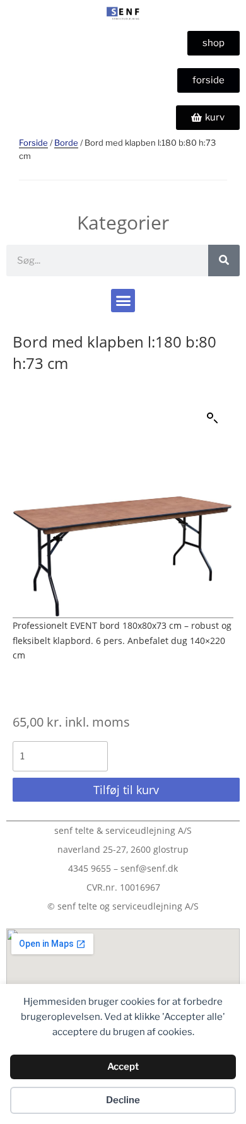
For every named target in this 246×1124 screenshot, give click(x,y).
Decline (123, 1100)
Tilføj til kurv (126, 789)
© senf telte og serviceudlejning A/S (123, 906)
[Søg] (224, 260)
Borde (66, 143)
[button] (123, 301)
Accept (123, 1066)
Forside (33, 143)
